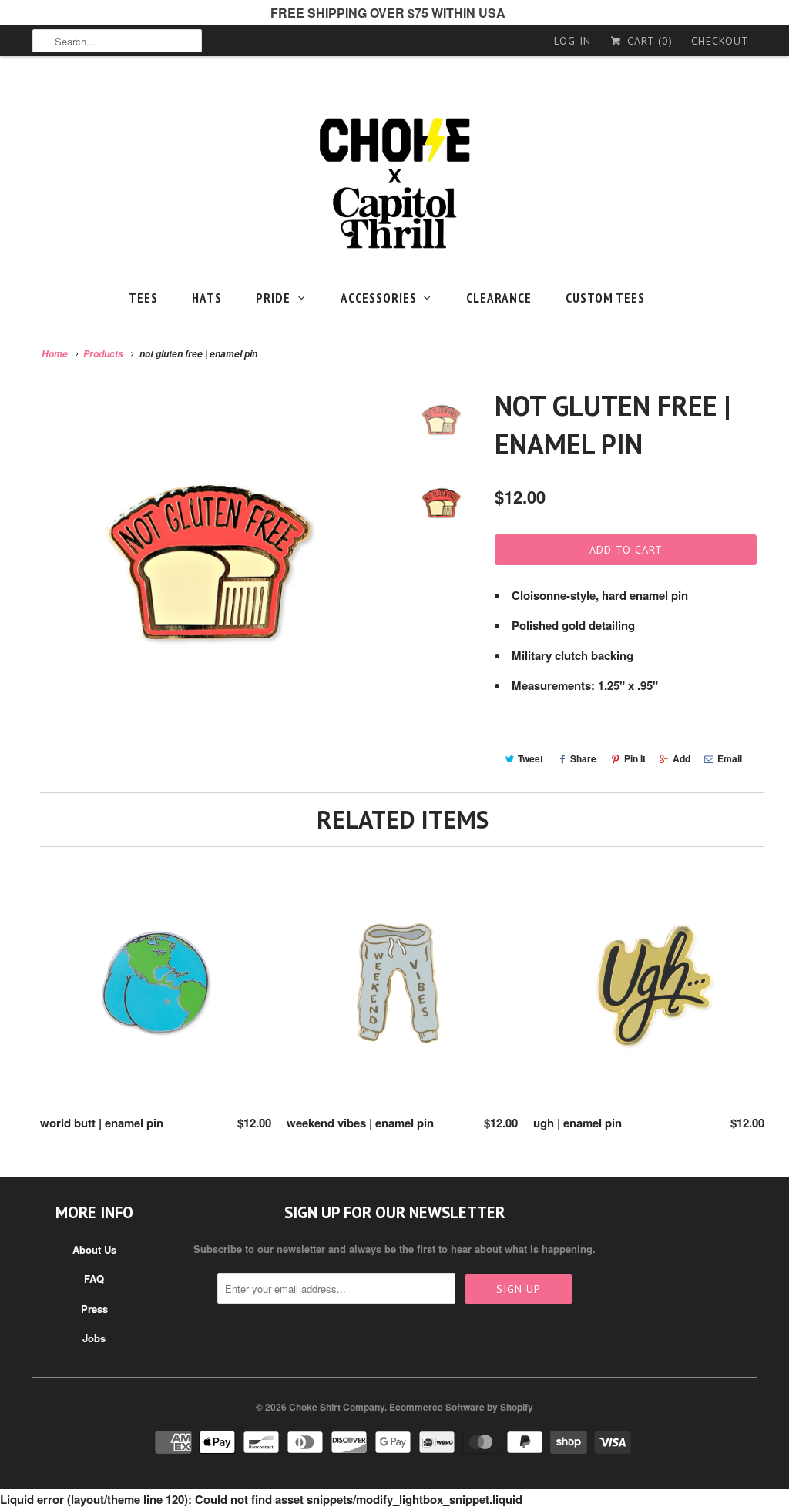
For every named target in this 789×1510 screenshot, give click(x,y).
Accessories (379, 298)
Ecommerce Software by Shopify (461, 1407)
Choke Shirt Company (336, 1407)
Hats (207, 298)
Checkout (720, 41)
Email (729, 758)
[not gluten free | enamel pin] (211, 565)
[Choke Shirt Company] (394, 183)
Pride (273, 298)
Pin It (635, 758)
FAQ (94, 1278)
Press (94, 1308)
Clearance (499, 298)
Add (681, 758)
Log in (572, 41)
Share (583, 758)
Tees (143, 298)
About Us (94, 1249)
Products (103, 353)
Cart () (648, 41)
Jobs (94, 1338)
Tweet (530, 758)
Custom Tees (605, 298)
